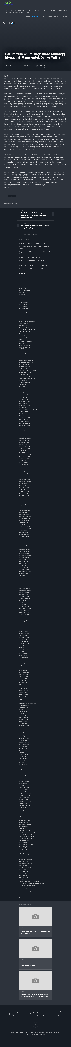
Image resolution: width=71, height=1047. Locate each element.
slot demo (22, 277)
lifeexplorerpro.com (24, 805)
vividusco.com (23, 731)
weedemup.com (23, 861)
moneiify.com (22, 343)
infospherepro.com (24, 795)
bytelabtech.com (24, 512)
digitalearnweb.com (24, 304)
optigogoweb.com (24, 692)
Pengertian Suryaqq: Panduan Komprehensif (33, 243)
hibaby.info (22, 857)
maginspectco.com (24, 493)
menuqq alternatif (8, 1012)
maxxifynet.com (23, 721)
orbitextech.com (23, 822)
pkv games (12, 196)
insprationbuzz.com (24, 319)
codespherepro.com (25, 470)
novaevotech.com (24, 557)
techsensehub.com (24, 510)
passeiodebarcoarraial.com (27, 321)
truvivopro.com (23, 729)
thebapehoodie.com (25, 372)
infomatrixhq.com (24, 553)
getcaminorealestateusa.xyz (27, 897)
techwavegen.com (24, 456)
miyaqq (5, 1017)
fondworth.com (23, 323)
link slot (44, 1012)
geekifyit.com (23, 349)
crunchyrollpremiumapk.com (27, 353)
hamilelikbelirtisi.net (24, 776)
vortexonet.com (23, 719)
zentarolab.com (23, 686)
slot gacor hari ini (15, 1014)
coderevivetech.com (25, 477)
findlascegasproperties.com (27, 832)
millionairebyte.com (24, 893)
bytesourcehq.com (24, 538)
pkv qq (16, 1012)
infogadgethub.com (24, 505)
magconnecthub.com (25, 608)
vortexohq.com (23, 799)
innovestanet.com (24, 641)
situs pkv (21, 285)
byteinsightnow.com (24, 476)
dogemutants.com (24, 386)
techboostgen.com (24, 508)
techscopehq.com (24, 620)
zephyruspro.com (24, 633)
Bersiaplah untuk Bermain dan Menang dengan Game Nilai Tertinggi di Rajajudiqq (35, 932)
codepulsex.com (23, 585)
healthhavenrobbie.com (26, 834)
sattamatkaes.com (24, 351)
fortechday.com (23, 895)
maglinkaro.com (23, 594)
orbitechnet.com (23, 674)
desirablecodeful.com (25, 398)
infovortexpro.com (24, 483)
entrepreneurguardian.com (26, 856)
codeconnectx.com (24, 546)
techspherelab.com (24, 600)
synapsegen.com (24, 663)
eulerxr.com (22, 818)
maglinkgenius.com (24, 561)
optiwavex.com (23, 676)
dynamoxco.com (23, 653)
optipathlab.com (23, 711)
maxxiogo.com (23, 647)
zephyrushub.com (24, 709)
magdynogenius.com (25, 423)
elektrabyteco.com (24, 569)
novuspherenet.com (24, 672)
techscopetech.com (24, 587)
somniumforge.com (24, 366)
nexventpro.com (23, 754)
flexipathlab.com (23, 665)
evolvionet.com (23, 715)
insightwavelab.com (24, 803)
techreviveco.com (24, 592)
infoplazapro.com (24, 442)
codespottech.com (24, 411)
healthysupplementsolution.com (28, 409)
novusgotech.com (24, 649)
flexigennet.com (23, 399)
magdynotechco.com (25, 516)
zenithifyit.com (23, 735)
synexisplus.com (23, 717)
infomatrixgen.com (24, 464)
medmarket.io (23, 403)
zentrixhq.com (23, 639)
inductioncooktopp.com (25, 869)
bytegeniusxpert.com (25, 526)
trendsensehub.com (24, 815)
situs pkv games (23, 287)
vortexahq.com (23, 733)
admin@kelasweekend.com (14, 67)
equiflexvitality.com (24, 840)
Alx (46, 1034)
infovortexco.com (24, 579)
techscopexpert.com (25, 433)
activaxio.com (23, 783)
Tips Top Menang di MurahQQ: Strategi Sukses (34, 265)
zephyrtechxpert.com (25, 577)
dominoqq (22, 279)
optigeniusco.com (24, 742)
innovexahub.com (24, 723)
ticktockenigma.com (24, 816)
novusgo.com (23, 807)
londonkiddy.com (24, 887)
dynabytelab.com (24, 713)
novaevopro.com (24, 746)
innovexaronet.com (24, 549)
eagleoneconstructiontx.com (27, 838)
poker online (22, 283)
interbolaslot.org (23, 306)
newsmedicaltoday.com (25, 871)
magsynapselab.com (25, 425)
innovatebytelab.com (25, 528)
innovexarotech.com (25, 481)
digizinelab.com (23, 581)
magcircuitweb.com (24, 431)
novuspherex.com (24, 744)
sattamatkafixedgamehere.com (27, 854)
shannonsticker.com (24, 317)
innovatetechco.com (25, 438)
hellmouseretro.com (24, 382)
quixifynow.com (23, 631)
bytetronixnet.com (24, 489)
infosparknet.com (24, 627)
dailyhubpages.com (24, 846)
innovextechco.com (24, 559)
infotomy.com (23, 407)
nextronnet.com (23, 651)
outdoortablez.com (24, 405)
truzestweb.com (23, 682)
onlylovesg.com (23, 842)
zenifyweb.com (23, 826)
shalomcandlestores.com (26, 347)
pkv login (49, 1012)
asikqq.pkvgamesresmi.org (21, 1017)
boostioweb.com (24, 707)
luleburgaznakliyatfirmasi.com (27, 370)
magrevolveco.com (24, 479)
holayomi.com (23, 879)
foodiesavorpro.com (25, 797)
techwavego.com (24, 583)
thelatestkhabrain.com (25, 327)
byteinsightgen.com (24, 460)
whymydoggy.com (24, 302)
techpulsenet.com (24, 575)
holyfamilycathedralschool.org (27, 885)
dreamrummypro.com (25, 312)
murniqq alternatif (26, 1014)
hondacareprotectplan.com (27, 355)
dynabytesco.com (24, 785)
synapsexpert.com (24, 684)
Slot (43, 16)
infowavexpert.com (24, 446)
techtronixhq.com (24, 503)
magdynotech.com (24, 618)
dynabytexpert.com (24, 643)
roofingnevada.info (24, 873)
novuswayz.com (23, 760)
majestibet (65, 1015)
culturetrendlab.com (24, 813)
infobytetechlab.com (25, 468)
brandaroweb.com (24, 694)
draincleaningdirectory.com (27, 360)
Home (28, 16)
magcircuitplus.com (24, 485)
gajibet (11, 1017)
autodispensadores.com (26, 867)
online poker (22, 288)
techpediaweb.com (24, 435)
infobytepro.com (23, 530)
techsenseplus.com (24, 452)
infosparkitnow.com (24, 518)
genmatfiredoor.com (25, 830)
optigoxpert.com (23, 758)
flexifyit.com (22, 645)
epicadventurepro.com (25, 801)
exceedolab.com (24, 781)
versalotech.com (23, 777)
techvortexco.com (24, 520)
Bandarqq (36, 16)
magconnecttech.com (25, 824)
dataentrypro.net (24, 310)
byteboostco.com (24, 567)
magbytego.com (23, 532)
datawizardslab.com (24, 789)
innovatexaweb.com (24, 514)
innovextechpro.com (25, 429)
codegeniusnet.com (24, 534)
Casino (49, 16)
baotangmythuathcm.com (26, 362)
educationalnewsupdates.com (27, 703)
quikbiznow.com (23, 688)
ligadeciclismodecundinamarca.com (29, 881)
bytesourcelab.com (24, 626)
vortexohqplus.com (24, 772)
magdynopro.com (24, 440)
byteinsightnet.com (24, 540)
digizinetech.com (24, 462)
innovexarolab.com (24, 466)
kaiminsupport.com (24, 314)
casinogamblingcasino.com (26, 356)
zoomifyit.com (23, 696)
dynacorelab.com (24, 725)
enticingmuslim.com (24, 376)
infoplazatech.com (24, 524)
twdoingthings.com (24, 392)
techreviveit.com (23, 444)
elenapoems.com (24, 380)
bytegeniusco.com (24, 448)
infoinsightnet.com (24, 536)
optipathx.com (23, 635)
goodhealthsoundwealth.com (27, 378)
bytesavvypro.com (24, 458)
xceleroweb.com (24, 690)
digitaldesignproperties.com (27, 329)
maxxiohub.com (23, 737)
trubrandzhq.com (24, 750)
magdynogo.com (24, 495)
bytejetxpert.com (24, 491)
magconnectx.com (24, 875)
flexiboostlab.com (24, 770)
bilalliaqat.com (23, 865)
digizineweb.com (24, 544)
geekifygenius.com (24, 820)
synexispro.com (23, 877)
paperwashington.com (25, 859)
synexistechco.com (24, 727)
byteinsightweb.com (24, 421)
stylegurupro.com (24, 787)
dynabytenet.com (24, 596)
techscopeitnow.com (25, 487)
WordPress (35, 1034)
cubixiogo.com (23, 670)
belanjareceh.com (24, 316)
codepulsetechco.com (25, 542)
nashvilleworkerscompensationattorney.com (31, 883)
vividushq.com (23, 666)
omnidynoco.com (24, 678)
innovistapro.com (24, 768)
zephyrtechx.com (24, 756)
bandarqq (22, 294)
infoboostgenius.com (25, 454)
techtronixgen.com (24, 427)
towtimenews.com (24, 358)
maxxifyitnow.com (24, 629)
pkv (60, 1015)
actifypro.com (23, 762)
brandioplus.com (23, 659)
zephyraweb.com (24, 738)
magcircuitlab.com (24, 563)
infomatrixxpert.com (24, 548)
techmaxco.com (23, 779)
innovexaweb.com (24, 657)
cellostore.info (23, 337)
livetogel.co (22, 828)
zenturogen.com (23, 655)
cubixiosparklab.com (25, 555)
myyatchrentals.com (24, 345)
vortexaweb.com (24, 740)
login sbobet (57, 1012)
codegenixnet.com (24, 472)
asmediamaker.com (24, 339)
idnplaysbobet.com (24, 848)
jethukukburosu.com (24, 364)
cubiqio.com (22, 791)
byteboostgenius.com (25, 610)
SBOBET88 (57, 16)
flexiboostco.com (24, 705)
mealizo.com (22, 333)
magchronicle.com (24, 415)
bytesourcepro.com (24, 598)
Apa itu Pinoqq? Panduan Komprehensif (32, 257)
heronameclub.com (24, 401)
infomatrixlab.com (24, 602)
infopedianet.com (24, 614)
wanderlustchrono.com (25, 811)
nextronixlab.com (24, 637)
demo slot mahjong (24, 290)
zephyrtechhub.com (24, 680)
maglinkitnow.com (24, 419)
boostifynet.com (23, 752)
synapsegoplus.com (24, 612)
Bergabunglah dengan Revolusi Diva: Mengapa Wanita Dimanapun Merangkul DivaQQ (35, 964)
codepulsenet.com (24, 616)
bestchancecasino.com (25, 863)
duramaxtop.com (23, 388)
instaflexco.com (23, 766)
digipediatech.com (24, 417)
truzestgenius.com (24, 573)
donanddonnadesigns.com (26, 836)
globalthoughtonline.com (26, 341)
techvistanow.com (24, 551)
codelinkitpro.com (24, 507)
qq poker (38, 1012)
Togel (65, 16)
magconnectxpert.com (25, 571)
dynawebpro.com (24, 661)
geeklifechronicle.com (25, 793)
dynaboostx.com (23, 764)
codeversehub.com (24, 604)
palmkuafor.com (23, 308)
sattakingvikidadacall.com (26, 850)
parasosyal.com (23, 374)
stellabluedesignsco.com (26, 394)
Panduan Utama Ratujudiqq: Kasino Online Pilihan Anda (36, 268)
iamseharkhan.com (24, 325)
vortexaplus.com (23, 668)
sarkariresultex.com (24, 331)
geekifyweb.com (24, 522)
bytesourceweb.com (25, 474)
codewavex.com (23, 565)
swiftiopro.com (23, 774)
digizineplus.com (24, 622)
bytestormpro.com (24, 809)
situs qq (32, 1012)
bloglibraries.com (24, 368)
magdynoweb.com (24, 588)
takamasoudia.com (24, 390)
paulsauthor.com (23, 396)
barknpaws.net (23, 335)
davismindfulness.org (25, 891)
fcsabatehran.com (24, 384)
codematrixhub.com (24, 450)
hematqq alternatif (37, 1014)
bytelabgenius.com (24, 437)
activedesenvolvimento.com (27, 844)
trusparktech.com (24, 748)
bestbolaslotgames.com (26, 852)
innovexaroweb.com (25, 590)
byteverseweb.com (24, 606)
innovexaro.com (23, 624)
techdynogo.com (24, 413)
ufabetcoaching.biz (24, 889)
